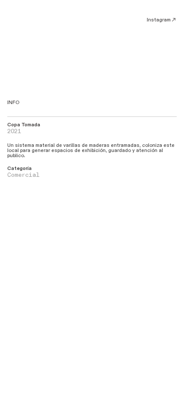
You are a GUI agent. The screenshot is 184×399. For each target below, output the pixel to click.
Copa (13, 125)
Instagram (159, 20)
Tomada (30, 125)
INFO (13, 102)
